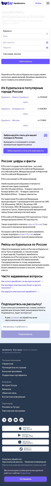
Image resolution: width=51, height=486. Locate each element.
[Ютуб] (16, 419)
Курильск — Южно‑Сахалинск (15, 97)
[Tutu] (7, 3)
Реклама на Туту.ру (10, 407)
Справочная (7, 363)
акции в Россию (26, 234)
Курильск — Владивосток (13, 108)
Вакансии (6, 389)
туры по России (35, 224)
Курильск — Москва (10, 120)
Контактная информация (13, 397)
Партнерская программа (13, 411)
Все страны (17, 350)
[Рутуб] (21, 419)
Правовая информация (35, 462)
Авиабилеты (7, 350)
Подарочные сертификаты (14, 375)
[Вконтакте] (10, 419)
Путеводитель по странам (14, 367)
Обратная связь (9, 393)
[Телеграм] (4, 419)
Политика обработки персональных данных (12, 460)
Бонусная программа (12, 371)
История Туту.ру (9, 385)
